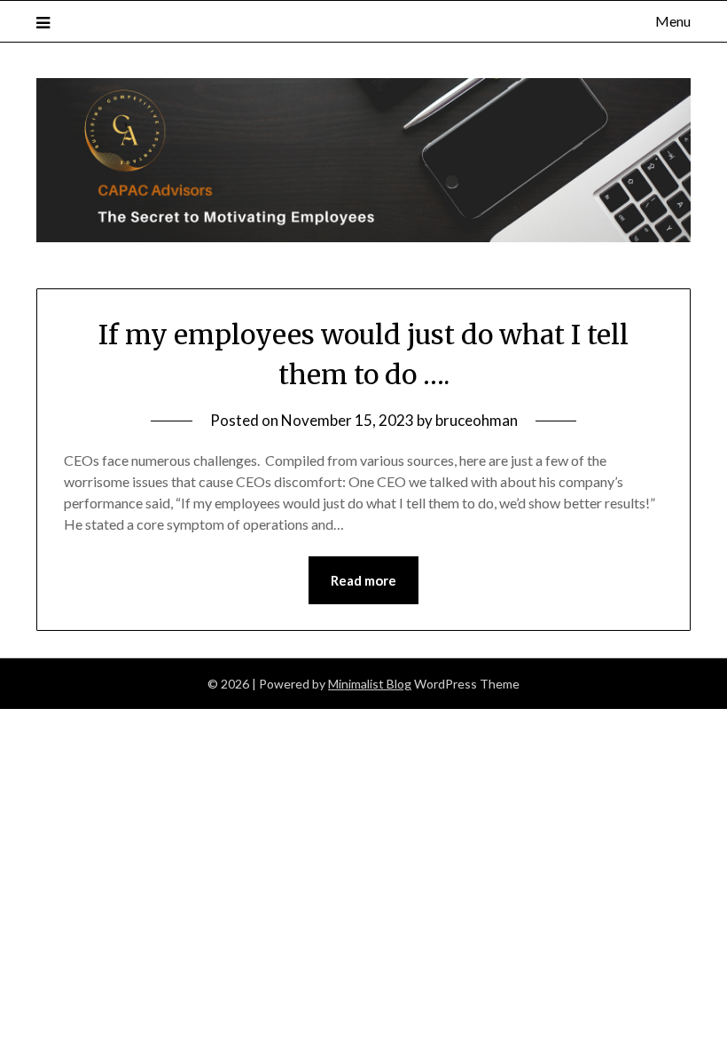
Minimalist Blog (369, 683)
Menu (673, 20)
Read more (363, 580)
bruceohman (476, 420)
